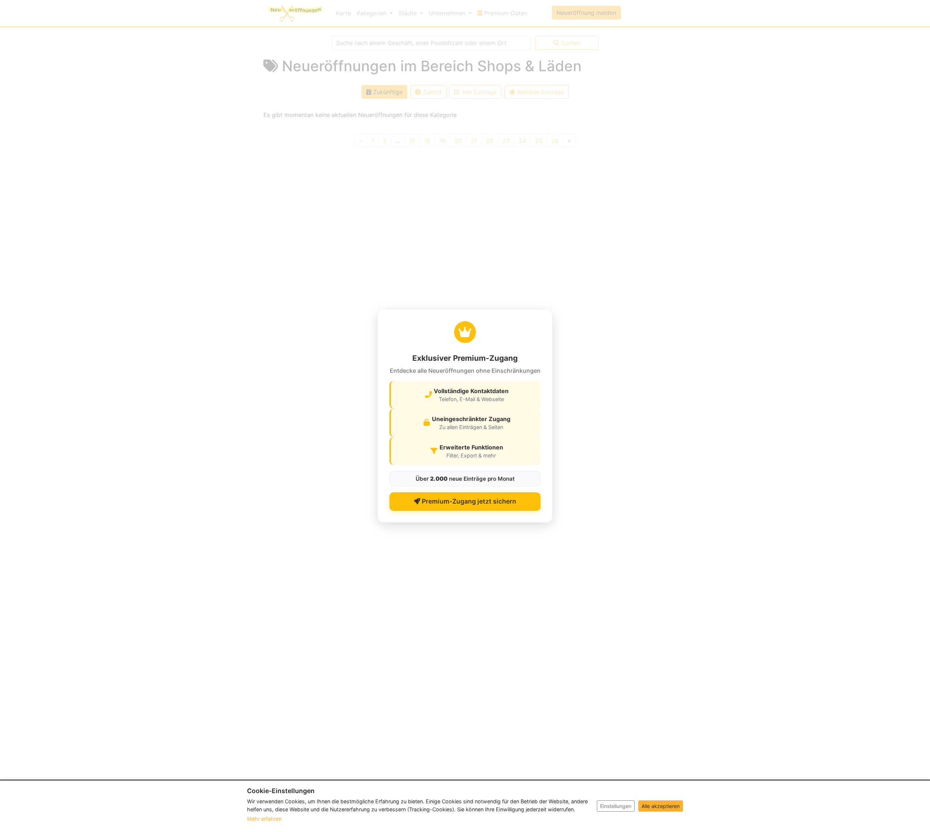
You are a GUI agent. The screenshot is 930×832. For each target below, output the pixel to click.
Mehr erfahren (264, 819)
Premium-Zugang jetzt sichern (468, 501)
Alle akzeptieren (661, 806)
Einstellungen (615, 806)
